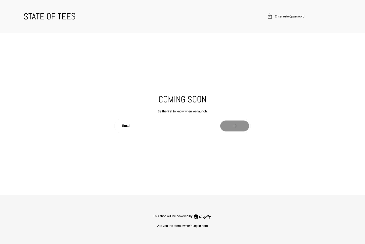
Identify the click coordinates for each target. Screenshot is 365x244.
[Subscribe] (234, 126)
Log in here (200, 226)
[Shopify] (202, 216)
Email (126, 125)
